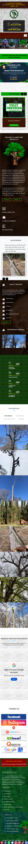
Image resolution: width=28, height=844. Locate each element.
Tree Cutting (7, 796)
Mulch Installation (9, 419)
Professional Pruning (9, 801)
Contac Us (7, 199)
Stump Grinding (8, 799)
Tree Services (8, 415)
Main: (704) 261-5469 (12, 818)
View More (6, 322)
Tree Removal (20, 415)
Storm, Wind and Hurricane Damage (13, 807)
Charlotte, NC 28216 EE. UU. (14, 826)
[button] (0, 43)
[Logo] (14, 14)
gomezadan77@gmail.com (13, 823)
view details (14, 125)
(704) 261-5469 (15, 25)
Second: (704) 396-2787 (13, 820)
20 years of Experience (12, 831)
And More (21, 419)
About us (17, 199)
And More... (7, 809)
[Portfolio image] (14, 437)
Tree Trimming (7, 804)
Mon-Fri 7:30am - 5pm (12, 828)
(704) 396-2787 (14, 30)
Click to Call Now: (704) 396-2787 (14, 764)
